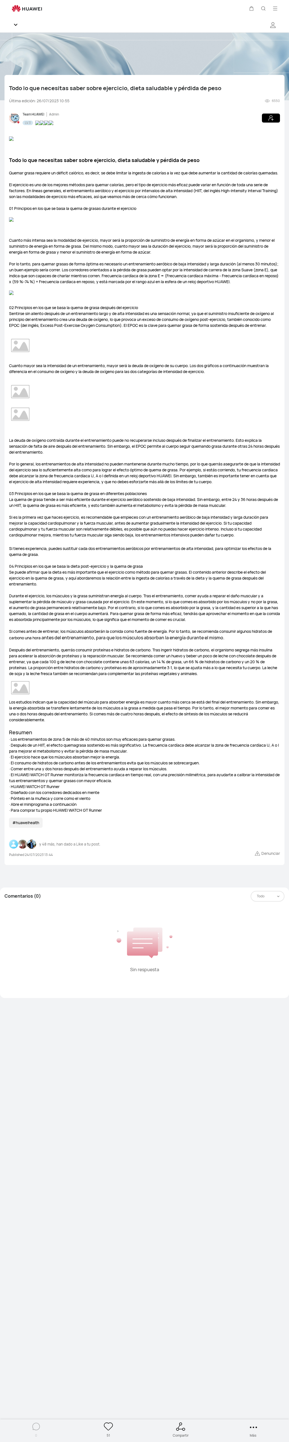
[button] (251, 8)
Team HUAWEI (33, 114)
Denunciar (270, 853)
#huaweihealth (25, 822)
